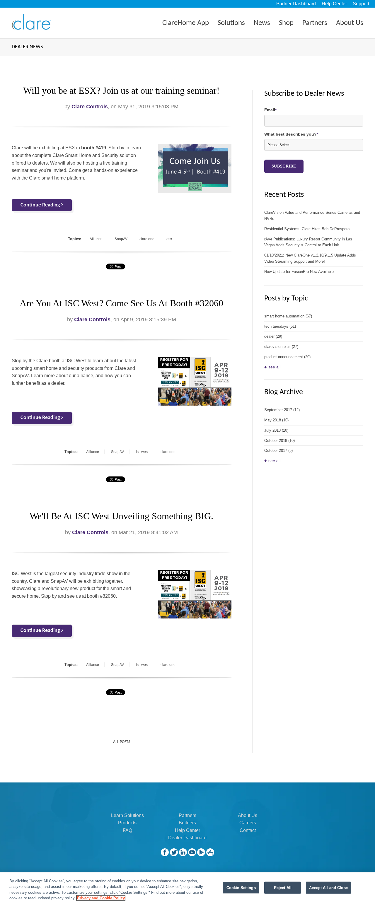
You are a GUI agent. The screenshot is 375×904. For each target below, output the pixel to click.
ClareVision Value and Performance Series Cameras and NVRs (312, 215)
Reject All (283, 888)
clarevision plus (281, 346)
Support (361, 3)
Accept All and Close (328, 888)
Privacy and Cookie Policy (101, 898)
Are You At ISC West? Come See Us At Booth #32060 (121, 303)
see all (274, 367)
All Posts (121, 742)
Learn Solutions (127, 815)
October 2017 (278, 450)
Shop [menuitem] (286, 23)
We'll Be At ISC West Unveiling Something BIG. (121, 516)
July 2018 (276, 430)
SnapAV (121, 239)
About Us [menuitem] (349, 23)
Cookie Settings (241, 888)
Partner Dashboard (296, 3)
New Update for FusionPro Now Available (299, 271)
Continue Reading (41, 205)
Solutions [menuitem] (231, 23)
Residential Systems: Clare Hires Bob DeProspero (307, 229)
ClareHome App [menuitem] (185, 23)
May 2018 (276, 420)
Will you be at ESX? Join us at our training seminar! (121, 90)
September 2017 (282, 410)
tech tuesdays (280, 326)
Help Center (334, 3)
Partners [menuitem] (314, 23)
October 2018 (279, 440)
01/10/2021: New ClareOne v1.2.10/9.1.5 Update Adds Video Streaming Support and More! (310, 258)
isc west (142, 452)
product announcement (287, 357)
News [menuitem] (262, 23)
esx (169, 239)
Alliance (96, 239)
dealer (273, 336)
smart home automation (288, 316)
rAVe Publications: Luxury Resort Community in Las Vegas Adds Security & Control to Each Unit (308, 242)
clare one (146, 239)
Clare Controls (89, 107)
